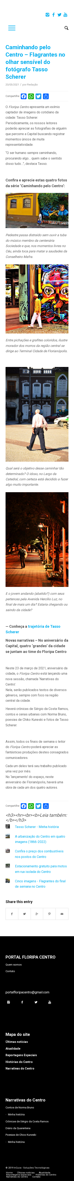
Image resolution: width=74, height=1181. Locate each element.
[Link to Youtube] (65, 14)
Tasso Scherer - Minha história (37, 827)
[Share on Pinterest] (49, 914)
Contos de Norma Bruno (20, 1107)
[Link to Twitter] (59, 14)
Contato (10, 971)
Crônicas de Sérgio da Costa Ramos (27, 1121)
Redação (32, 84)
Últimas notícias (17, 1041)
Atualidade (13, 1048)
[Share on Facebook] (12, 914)
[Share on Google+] (37, 914)
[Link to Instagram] (47, 14)
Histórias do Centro (19, 1062)
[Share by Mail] (62, 914)
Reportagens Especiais (21, 1055)
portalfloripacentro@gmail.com (27, 992)
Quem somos (14, 964)
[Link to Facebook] (53, 14)
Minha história (16, 1114)
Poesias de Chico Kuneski (21, 1134)
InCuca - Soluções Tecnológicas (31, 1167)
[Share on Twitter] (24, 914)
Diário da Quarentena (18, 1128)
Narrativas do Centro (20, 1068)
